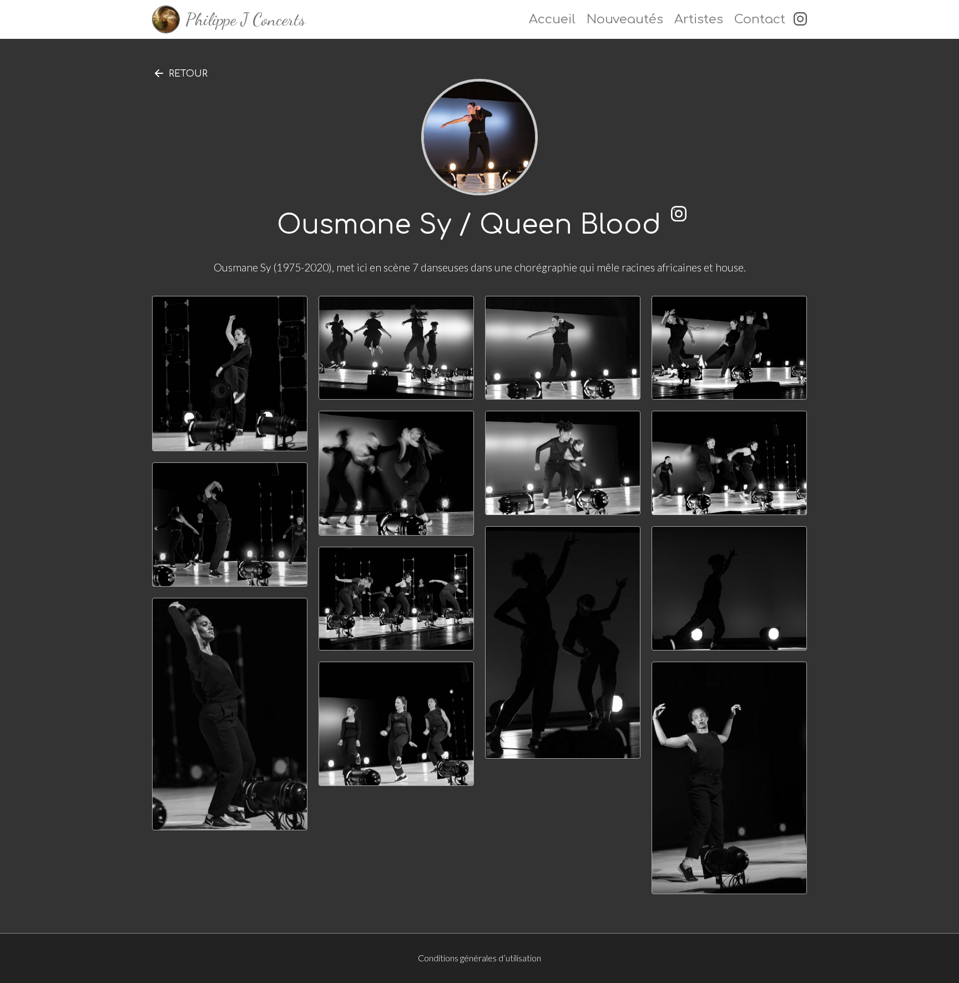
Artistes (698, 19)
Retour (188, 74)
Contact (759, 19)
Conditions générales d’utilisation (479, 957)
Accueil (552, 19)
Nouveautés (625, 19)
